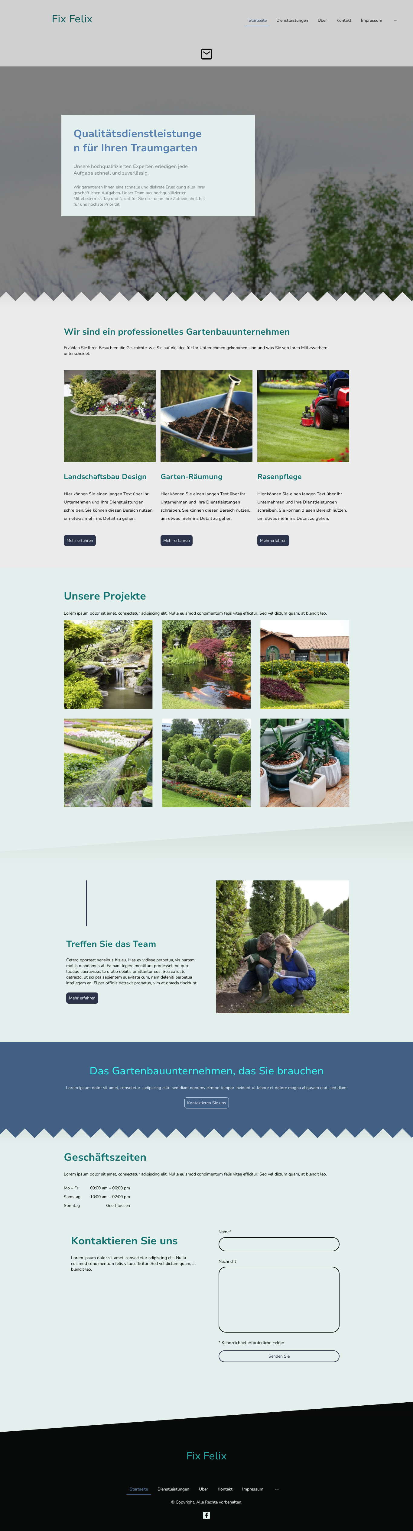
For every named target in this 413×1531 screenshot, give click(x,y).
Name (225, 1232)
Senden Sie (279, 1356)
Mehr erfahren (80, 540)
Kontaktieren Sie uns (206, 1103)
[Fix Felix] (72, 33)
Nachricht (227, 1261)
